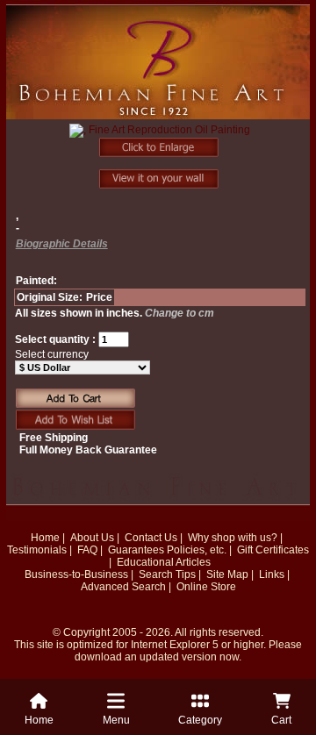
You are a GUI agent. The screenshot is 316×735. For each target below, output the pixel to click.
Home (45, 538)
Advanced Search (123, 587)
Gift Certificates (273, 550)
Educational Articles (164, 562)
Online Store (206, 587)
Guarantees (136, 550)
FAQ (87, 550)
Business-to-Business (76, 574)
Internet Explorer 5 (175, 645)
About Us (92, 538)
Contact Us (151, 538)
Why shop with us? (232, 538)
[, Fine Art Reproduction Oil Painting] (160, 140)
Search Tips (167, 574)
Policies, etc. (196, 550)
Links (271, 574)
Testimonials (37, 550)
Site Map (227, 574)
